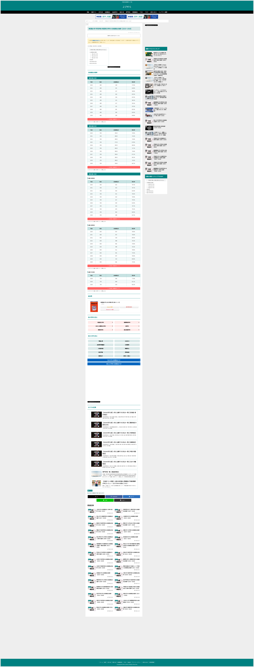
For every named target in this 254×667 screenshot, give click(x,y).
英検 (105, 662)
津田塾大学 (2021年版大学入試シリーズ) (110, 302)
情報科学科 (100, 330)
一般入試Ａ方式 (94, 54)
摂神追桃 (127, 352)
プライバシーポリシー (136, 662)
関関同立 (127, 348)
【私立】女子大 (101, 493)
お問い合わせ (145, 662)
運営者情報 (151, 662)
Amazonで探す (110, 307)
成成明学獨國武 (100, 345)
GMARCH (127, 341)
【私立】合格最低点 (92, 493)
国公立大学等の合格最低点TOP (113, 364)
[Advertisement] (113, 384)
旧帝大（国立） (127, 356)
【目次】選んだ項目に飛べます (96, 49)
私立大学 (90, 490)
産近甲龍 (101, 352)
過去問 (91, 59)
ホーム (101, 662)
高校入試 (114, 662)
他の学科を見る (93, 61)
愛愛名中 (101, 356)
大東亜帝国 (100, 348)
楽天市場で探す (129, 307)
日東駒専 (127, 345)
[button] (122, 500)
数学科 (127, 326)
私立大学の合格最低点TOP (114, 360)
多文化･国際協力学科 (101, 326)
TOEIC (125, 662)
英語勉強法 (120, 662)
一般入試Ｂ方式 (94, 55)
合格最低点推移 (93, 52)
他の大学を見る (93, 63)
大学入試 (109, 662)
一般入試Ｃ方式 (94, 57)
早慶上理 (101, 341)
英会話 (129, 662)
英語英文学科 (100, 322)
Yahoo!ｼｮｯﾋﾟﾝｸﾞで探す (110, 309)
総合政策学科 (127, 330)
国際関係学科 (127, 322)
